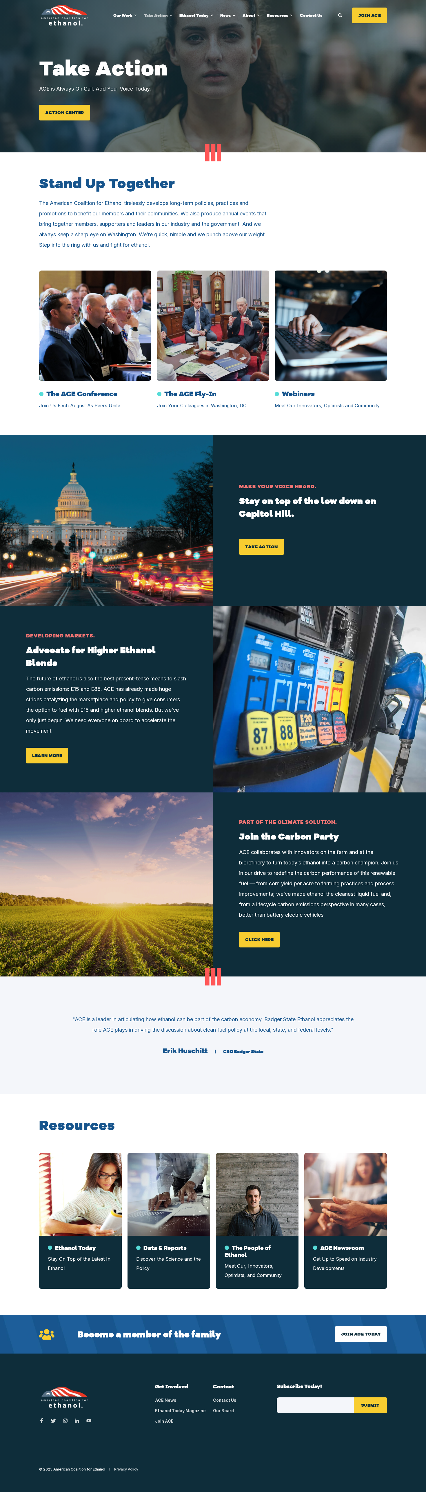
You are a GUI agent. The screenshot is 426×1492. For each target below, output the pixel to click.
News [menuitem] (225, 15)
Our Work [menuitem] (122, 15)
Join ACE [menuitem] (164, 1421)
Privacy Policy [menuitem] (126, 1469)
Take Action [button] (261, 546)
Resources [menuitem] (277, 15)
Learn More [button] (47, 755)
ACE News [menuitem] (165, 1400)
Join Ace (369, 15)
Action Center (64, 112)
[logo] (64, 1397)
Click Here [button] (259, 939)
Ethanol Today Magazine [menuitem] (180, 1410)
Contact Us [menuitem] (311, 15)
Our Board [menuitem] (223, 1410)
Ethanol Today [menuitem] (194, 15)
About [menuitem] (249, 15)
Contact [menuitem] (223, 1387)
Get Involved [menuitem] (171, 1387)
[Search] (340, 14)
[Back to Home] (64, 14)
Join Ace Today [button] (361, 1334)
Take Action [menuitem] (156, 15)
